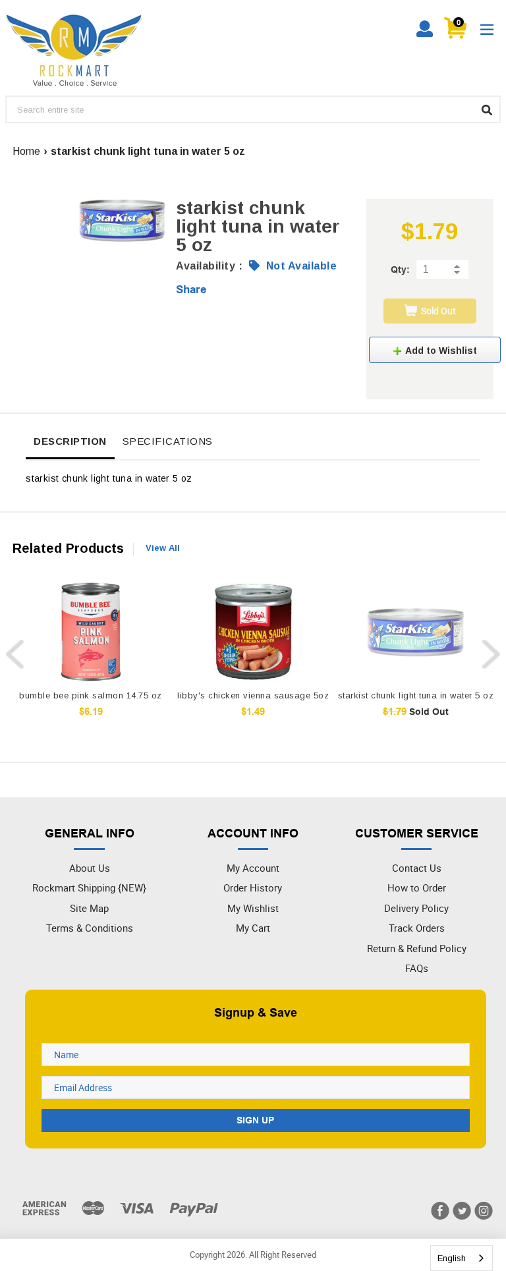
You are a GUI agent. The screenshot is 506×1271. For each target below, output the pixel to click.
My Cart (253, 927)
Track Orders (417, 927)
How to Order (416, 887)
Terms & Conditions (89, 927)
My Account (253, 867)
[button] (435, 350)
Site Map (89, 908)
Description (70, 441)
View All (163, 548)
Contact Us (416, 867)
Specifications (168, 441)
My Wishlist (253, 908)
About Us (89, 867)
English (451, 1258)
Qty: (400, 269)
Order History (252, 887)
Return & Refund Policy (416, 948)
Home (26, 151)
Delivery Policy (416, 908)
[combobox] (461, 1258)
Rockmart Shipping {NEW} (89, 887)
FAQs (416, 967)
